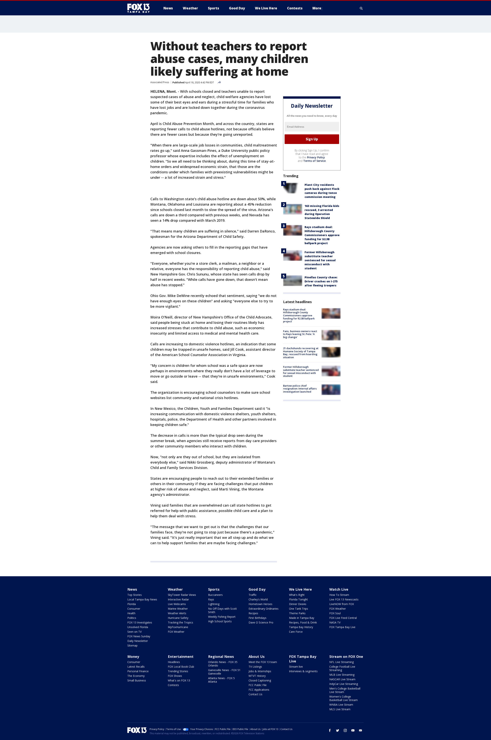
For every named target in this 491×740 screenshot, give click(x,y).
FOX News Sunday (138, 636)
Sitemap (132, 645)
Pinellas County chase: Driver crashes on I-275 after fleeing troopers (321, 281)
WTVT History (257, 676)
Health (131, 613)
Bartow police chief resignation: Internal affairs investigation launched (300, 388)
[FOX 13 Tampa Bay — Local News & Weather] (140, 8)
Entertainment (181, 656)
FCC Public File (258, 685)
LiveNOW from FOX (341, 604)
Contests (173, 685)
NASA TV (334, 622)
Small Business (136, 680)
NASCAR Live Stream (342, 679)
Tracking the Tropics (180, 622)
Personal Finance (138, 671)
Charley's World (258, 599)
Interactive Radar (178, 599)
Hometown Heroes (260, 604)
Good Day (257, 589)
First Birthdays (257, 618)
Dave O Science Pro (261, 622)
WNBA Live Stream (341, 704)
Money (133, 656)
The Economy (136, 676)
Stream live (296, 666)
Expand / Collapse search (361, 8)
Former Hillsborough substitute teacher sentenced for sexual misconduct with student (320, 260)
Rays (211, 599)
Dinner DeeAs (297, 604)
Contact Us (255, 694)
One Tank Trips (298, 608)
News (132, 589)
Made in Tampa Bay (301, 618)
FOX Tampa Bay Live (342, 627)
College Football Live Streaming (342, 668)
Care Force (296, 631)
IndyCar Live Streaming (343, 684)
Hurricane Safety (178, 618)
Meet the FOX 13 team (263, 662)
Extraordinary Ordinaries (263, 608)
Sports (213, 589)
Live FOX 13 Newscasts (343, 599)
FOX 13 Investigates (139, 622)
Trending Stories (178, 671)
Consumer (133, 608)
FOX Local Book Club (181, 666)
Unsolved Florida (137, 627)
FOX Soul (335, 613)
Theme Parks (297, 613)
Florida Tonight (298, 599)
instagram (345, 730)
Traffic (253, 595)
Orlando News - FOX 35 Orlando (222, 663)
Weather (175, 589)
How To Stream (339, 595)
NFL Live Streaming (341, 662)
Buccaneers (215, 595)
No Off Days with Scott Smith (222, 610)
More (316, 8)
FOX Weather (176, 631)
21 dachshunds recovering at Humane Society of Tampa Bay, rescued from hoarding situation (300, 352)
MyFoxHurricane (178, 627)
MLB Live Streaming (341, 674)
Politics (131, 618)
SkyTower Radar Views (182, 595)
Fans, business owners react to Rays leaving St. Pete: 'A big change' (300, 334)
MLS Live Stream (339, 709)
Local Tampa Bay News (142, 599)
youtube (353, 730)
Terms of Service (314, 161)
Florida (131, 604)
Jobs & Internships (260, 671)
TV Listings (255, 666)
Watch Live (338, 589)
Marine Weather (178, 608)
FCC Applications (259, 689)
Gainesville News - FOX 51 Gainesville (224, 671)
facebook (330, 730)
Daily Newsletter (137, 641)
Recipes (253, 613)
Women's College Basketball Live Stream (343, 698)
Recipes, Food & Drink (303, 622)
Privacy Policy (316, 157)
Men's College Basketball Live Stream (344, 690)
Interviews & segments (303, 671)
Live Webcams (177, 604)
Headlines (174, 662)
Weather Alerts (177, 613)
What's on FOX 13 (179, 680)
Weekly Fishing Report (222, 616)
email (361, 730)
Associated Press (159, 82)
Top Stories (134, 595)
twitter (337, 730)
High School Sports (220, 621)
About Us (256, 656)
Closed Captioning (260, 680)
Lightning (213, 604)
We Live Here (300, 589)
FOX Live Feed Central (343, 618)
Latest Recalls (136, 666)
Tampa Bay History (301, 627)
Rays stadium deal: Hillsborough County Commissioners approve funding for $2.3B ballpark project (322, 235)
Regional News (221, 656)
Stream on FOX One (346, 656)
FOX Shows (175, 676)
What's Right (297, 595)
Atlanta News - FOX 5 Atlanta (221, 679)
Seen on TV (134, 631)
